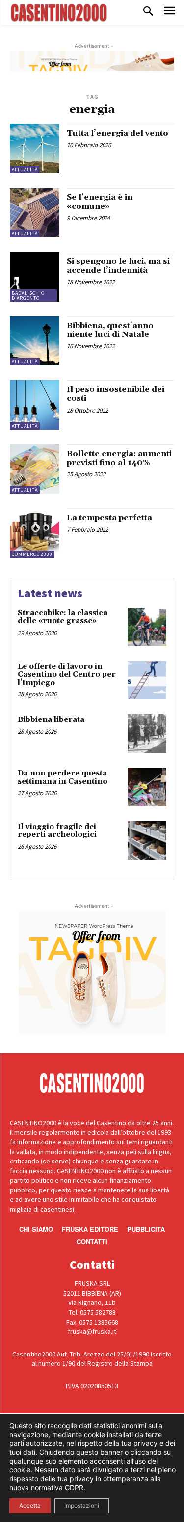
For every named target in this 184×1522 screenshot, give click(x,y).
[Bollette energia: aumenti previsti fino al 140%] (34, 469)
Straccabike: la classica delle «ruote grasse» (62, 617)
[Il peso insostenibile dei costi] (34, 405)
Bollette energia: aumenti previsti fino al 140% (119, 458)
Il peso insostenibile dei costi (115, 394)
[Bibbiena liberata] (147, 733)
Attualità (25, 169)
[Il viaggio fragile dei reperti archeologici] (147, 840)
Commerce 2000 (32, 554)
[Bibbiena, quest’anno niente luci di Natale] (34, 341)
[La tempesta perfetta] (34, 533)
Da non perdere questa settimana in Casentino (62, 777)
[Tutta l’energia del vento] (34, 148)
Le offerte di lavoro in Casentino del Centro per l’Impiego (67, 675)
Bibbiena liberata (51, 719)
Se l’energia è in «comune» (99, 202)
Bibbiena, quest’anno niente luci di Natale (110, 330)
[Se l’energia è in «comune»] (34, 213)
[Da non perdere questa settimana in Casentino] (147, 787)
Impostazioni (81, 1505)
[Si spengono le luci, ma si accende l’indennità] (34, 277)
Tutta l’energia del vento (117, 133)
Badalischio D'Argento (28, 295)
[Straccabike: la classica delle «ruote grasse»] (147, 627)
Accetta (30, 1505)
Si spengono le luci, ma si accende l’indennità (118, 265)
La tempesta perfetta (109, 518)
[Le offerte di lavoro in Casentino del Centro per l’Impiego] (147, 680)
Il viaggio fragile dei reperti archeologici (57, 831)
